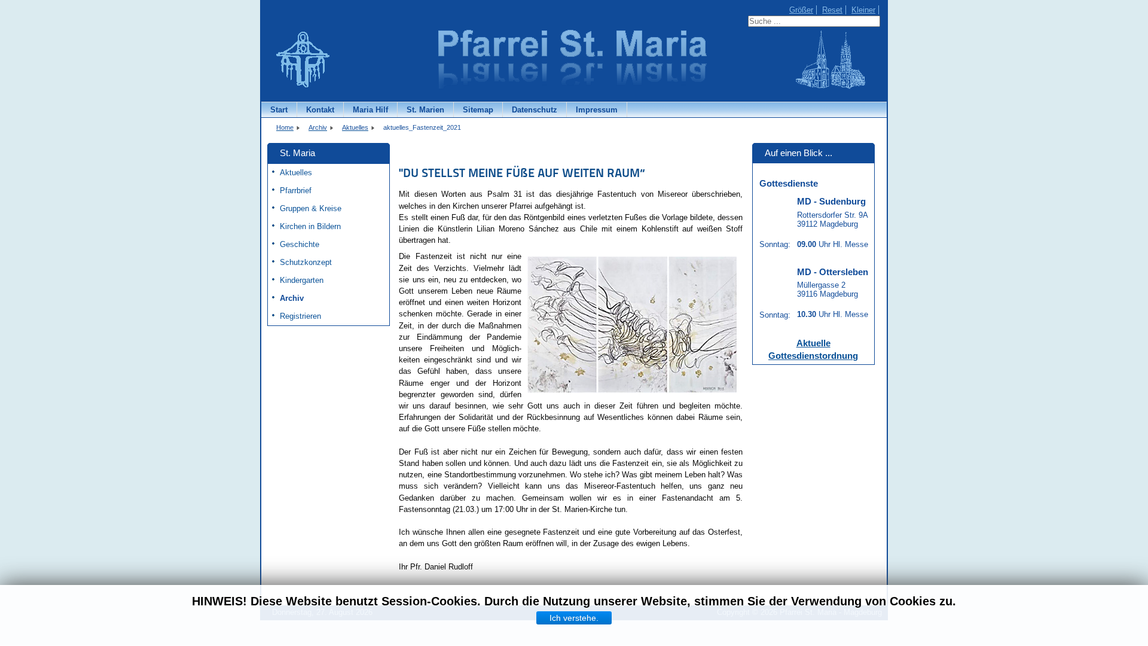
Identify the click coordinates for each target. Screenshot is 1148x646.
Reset (832, 9)
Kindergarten (301, 280)
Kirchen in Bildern (310, 226)
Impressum (597, 109)
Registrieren (300, 316)
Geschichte (299, 244)
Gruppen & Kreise (310, 208)
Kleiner (863, 9)
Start (279, 109)
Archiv (292, 298)
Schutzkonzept (306, 262)
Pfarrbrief (296, 190)
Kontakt (320, 109)
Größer (801, 9)
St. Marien (425, 109)
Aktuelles (296, 172)
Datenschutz (534, 109)
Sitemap (478, 109)
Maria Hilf (370, 109)
